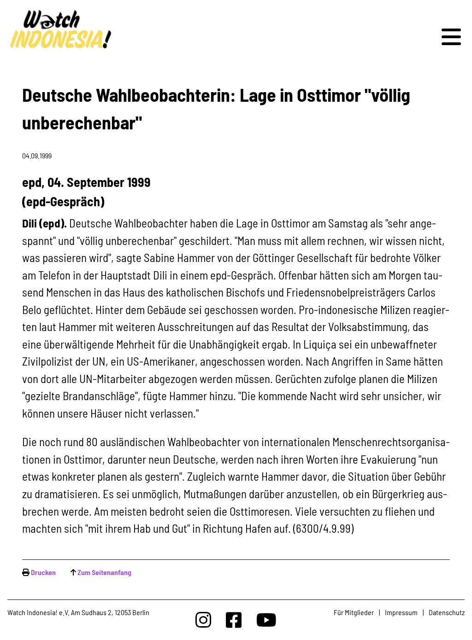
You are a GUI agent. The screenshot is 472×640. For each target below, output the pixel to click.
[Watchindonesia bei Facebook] (234, 619)
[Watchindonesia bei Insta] (203, 619)
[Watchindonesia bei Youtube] (266, 619)
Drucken (43, 572)
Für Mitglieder (354, 612)
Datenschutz (447, 612)
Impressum (401, 612)
